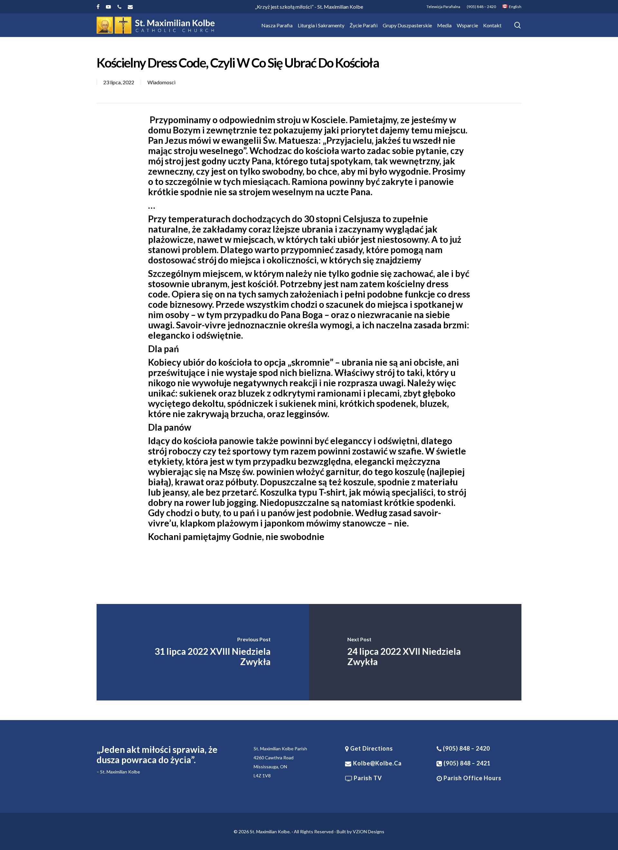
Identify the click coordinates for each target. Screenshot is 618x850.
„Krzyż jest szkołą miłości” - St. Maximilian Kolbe (309, 7)
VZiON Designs (368, 831)
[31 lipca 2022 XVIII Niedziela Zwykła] (203, 652)
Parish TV (367, 777)
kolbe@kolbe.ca (377, 763)
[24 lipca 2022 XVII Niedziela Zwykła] (415, 652)
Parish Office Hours (471, 777)
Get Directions (371, 748)
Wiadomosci (161, 82)
